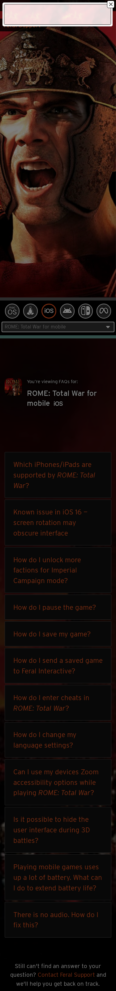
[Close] (110, 4)
